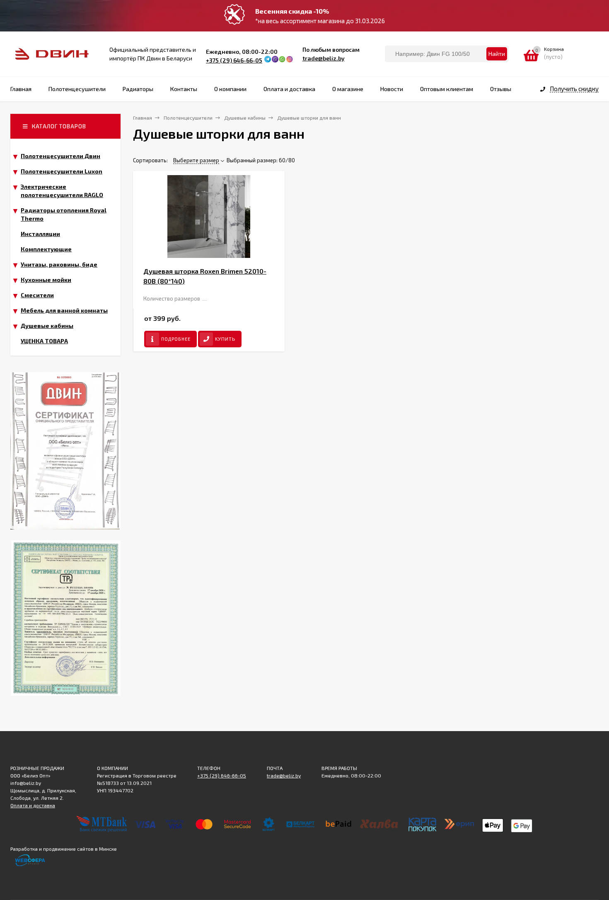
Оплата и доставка (32, 805)
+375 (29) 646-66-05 (234, 60)
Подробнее (176, 339)
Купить (225, 339)
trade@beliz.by (323, 58)
